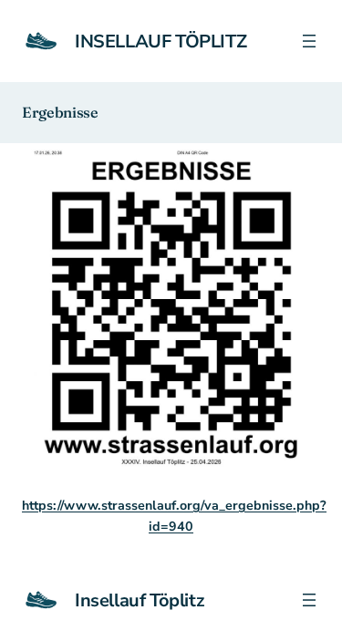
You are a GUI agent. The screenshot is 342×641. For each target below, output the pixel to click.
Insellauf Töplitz (160, 41)
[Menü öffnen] (309, 41)
